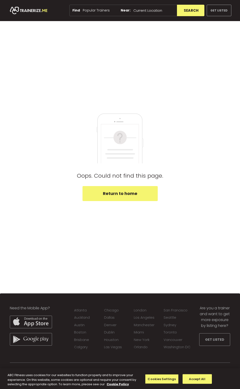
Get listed (219, 10)
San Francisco (176, 310)
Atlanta (80, 310)
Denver (110, 324)
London (140, 310)
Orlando (141, 346)
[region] (120, 378)
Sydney (170, 324)
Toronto (170, 332)
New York (142, 339)
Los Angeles (144, 317)
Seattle (170, 317)
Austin (79, 324)
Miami (139, 332)
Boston (80, 332)
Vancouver (173, 339)
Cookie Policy (118, 384)
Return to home (120, 193)
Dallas (109, 317)
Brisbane (81, 339)
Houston (111, 339)
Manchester (144, 324)
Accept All (197, 379)
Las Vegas (113, 346)
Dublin (109, 332)
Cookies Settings (162, 379)
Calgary (81, 346)
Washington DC (177, 346)
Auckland (82, 317)
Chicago (111, 310)
